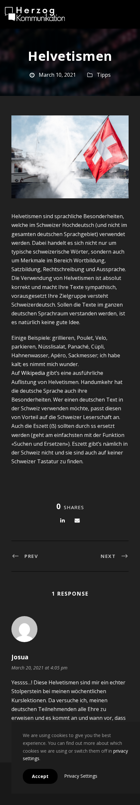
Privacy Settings (80, 776)
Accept (40, 776)
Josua (19, 657)
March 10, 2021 (57, 74)
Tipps (104, 74)
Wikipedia (33, 372)
